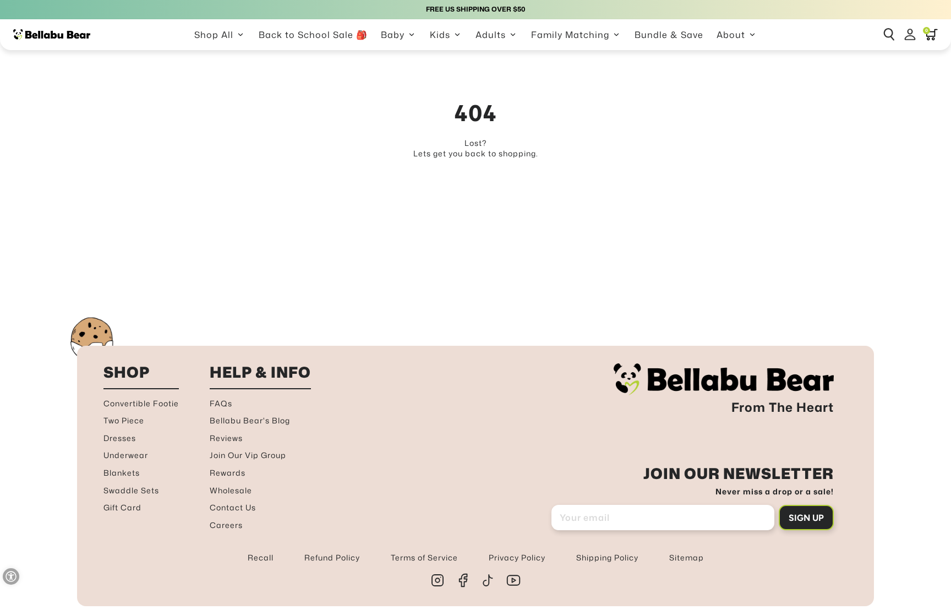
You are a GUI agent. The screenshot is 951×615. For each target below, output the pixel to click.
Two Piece (123, 420)
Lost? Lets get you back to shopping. (475, 148)
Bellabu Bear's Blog (250, 420)
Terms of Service (424, 557)
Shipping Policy (607, 557)
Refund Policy (332, 557)
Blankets (121, 472)
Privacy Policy (517, 557)
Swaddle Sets (131, 490)
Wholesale (231, 490)
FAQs (221, 403)
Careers (226, 525)
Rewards (227, 472)
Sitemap (686, 557)
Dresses (119, 438)
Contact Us (233, 507)
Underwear (125, 455)
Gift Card (122, 507)
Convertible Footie (141, 403)
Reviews (226, 438)
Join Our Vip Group (248, 455)
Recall (261, 557)
